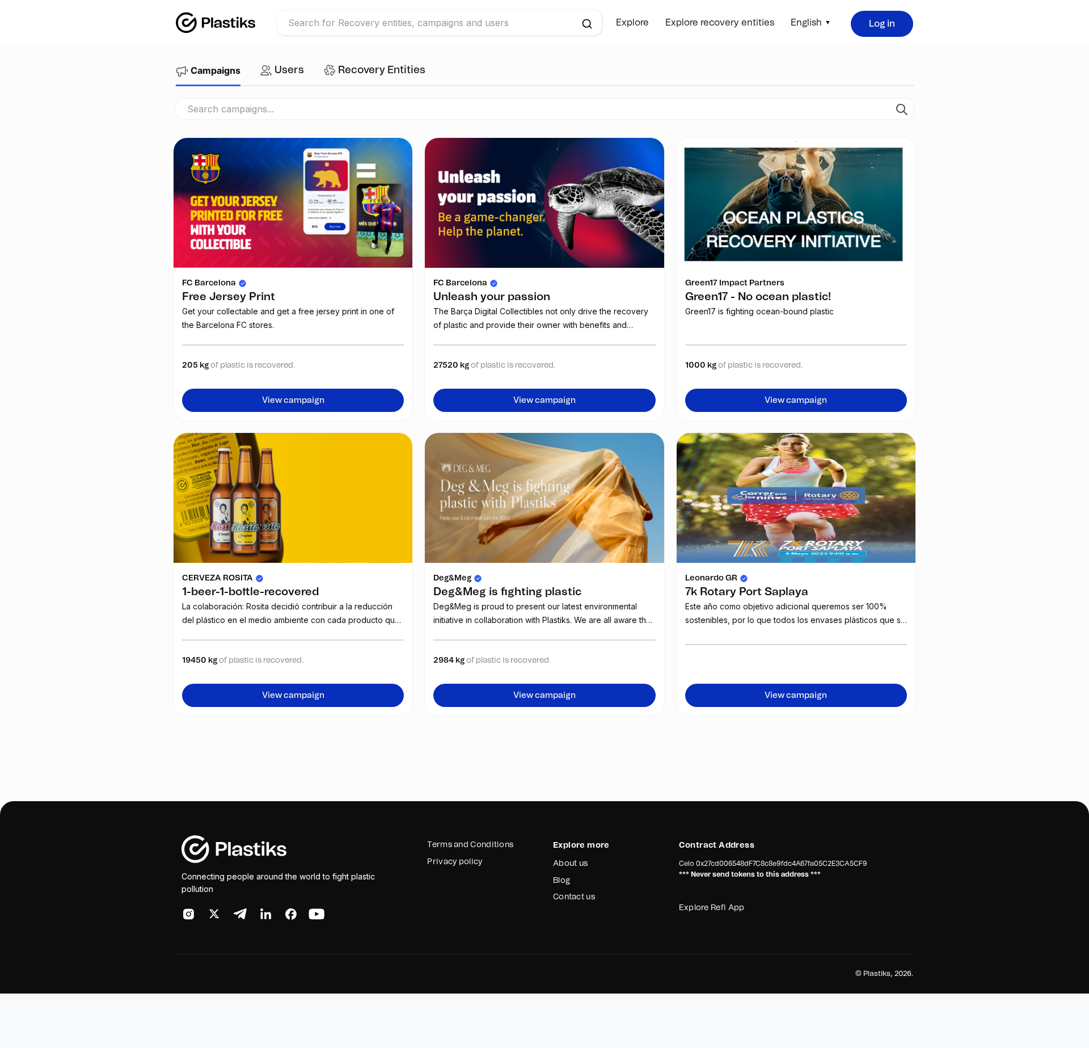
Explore (632, 22)
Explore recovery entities (719, 22)
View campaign (293, 400)
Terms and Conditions (470, 845)
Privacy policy (454, 862)
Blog (561, 881)
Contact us (574, 897)
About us (570, 864)
